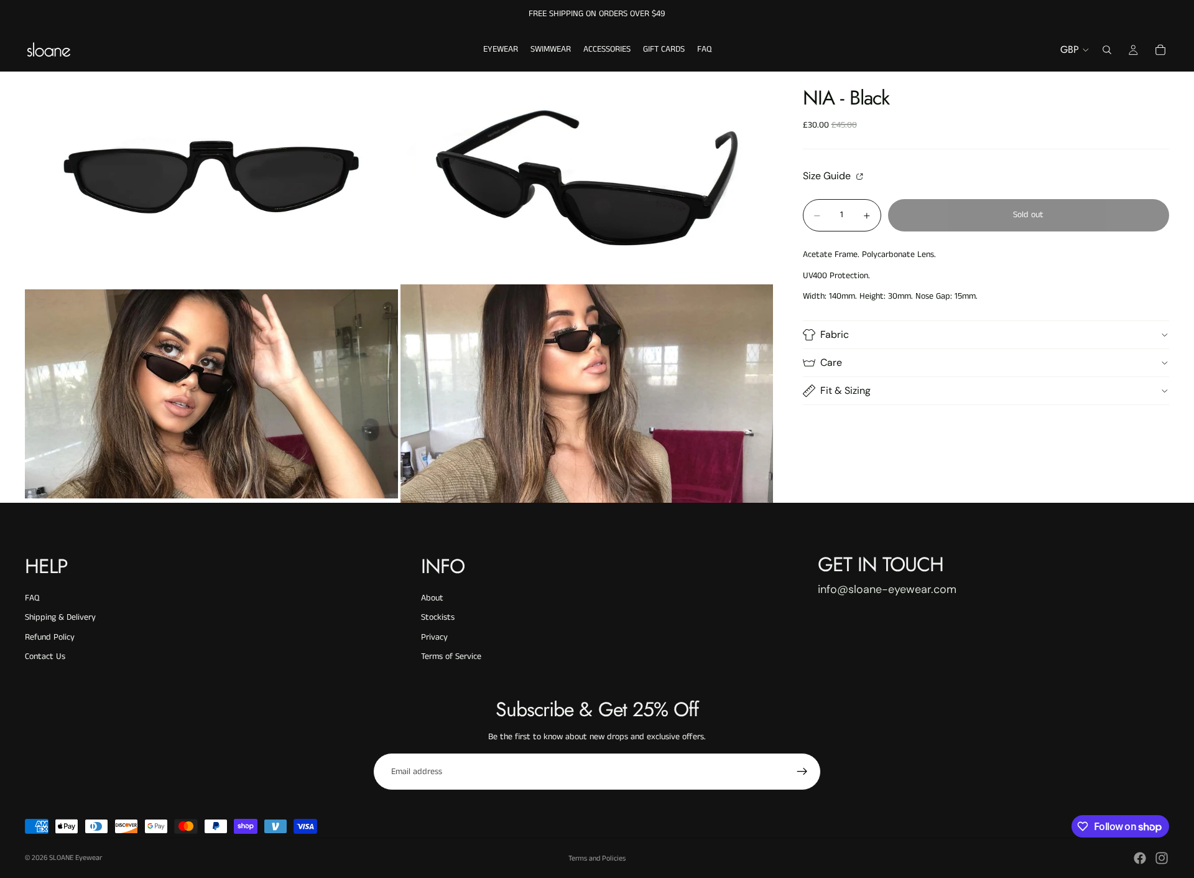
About (432, 598)
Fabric (834, 334)
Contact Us (45, 656)
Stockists (438, 617)
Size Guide (828, 176)
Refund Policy (50, 637)
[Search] (1107, 49)
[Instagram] (1161, 858)
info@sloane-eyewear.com (887, 589)
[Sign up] (802, 772)
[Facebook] (1139, 858)
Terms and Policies (597, 858)
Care (831, 362)
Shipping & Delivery (60, 617)
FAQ (32, 598)
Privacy (434, 637)
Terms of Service (451, 656)
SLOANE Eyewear (75, 857)
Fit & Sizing (845, 390)
